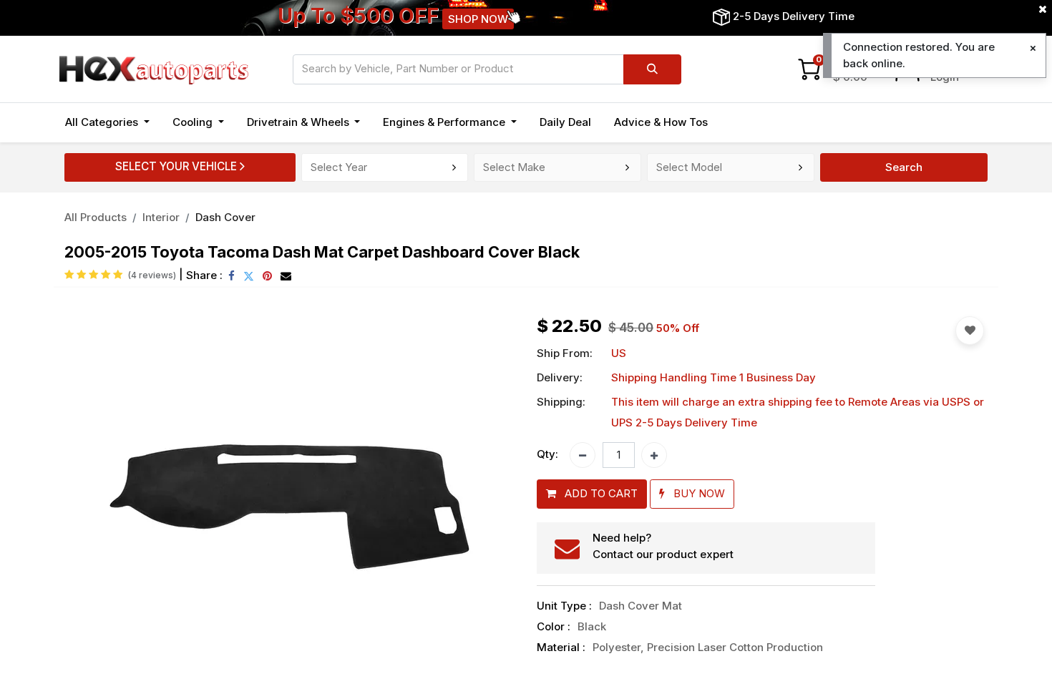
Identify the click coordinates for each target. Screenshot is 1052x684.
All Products (95, 217)
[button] (98, 502)
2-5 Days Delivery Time (793, 16)
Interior (161, 217)
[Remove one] (582, 455)
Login (944, 77)
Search (903, 167)
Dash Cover (225, 217)
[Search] (652, 69)
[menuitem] (565, 122)
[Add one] (654, 455)
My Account (961, 60)
